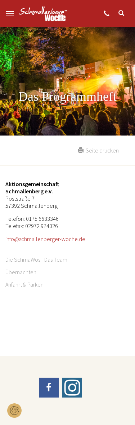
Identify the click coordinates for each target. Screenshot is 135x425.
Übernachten (20, 272)
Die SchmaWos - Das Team (36, 259)
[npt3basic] (43, 13)
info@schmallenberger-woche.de (45, 238)
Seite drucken (101, 150)
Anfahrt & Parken (24, 284)
